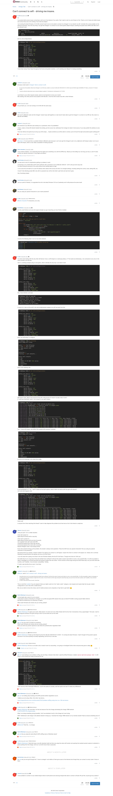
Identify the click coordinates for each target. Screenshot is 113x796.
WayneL (19, 530)
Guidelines (47, 793)
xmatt (19, 112)
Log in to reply (95, 76)
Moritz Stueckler (21, 149)
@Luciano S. (31, 138)
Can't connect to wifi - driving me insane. (36, 573)
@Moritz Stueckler (32, 198)
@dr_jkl (36, 620)
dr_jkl (19, 15)
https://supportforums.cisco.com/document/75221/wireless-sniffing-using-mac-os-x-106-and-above (43, 700)
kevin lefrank (20, 757)
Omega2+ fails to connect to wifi (38, 84)
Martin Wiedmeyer (22, 595)
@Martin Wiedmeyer (33, 609)
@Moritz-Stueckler (22, 200)
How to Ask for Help (65, 793)
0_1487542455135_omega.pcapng (26, 711)
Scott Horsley (21, 160)
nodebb (29, 584)
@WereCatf (31, 722)
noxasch (19, 773)
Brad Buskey (20, 189)
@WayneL (34, 571)
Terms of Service (55, 793)
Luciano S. (20, 82)
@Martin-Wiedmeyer (23, 611)
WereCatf (20, 652)
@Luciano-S (21, 141)
